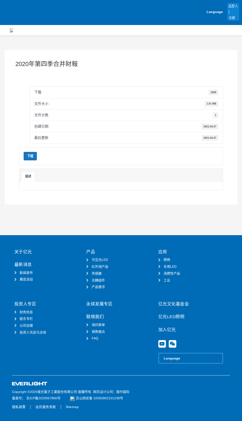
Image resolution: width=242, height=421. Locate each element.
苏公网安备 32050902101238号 (99, 398)
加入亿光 (167, 329)
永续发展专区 (99, 304)
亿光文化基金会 (173, 304)
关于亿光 (23, 252)
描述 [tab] (28, 176)
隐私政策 (19, 407)
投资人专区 (25, 304)
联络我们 (95, 316)
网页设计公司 (103, 392)
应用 (162, 252)
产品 (90, 252)
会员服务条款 (45, 407)
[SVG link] (30, 384)
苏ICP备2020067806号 (42, 398)
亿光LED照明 (171, 316)
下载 (30, 156)
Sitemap (72, 407)
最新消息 (23, 264)
